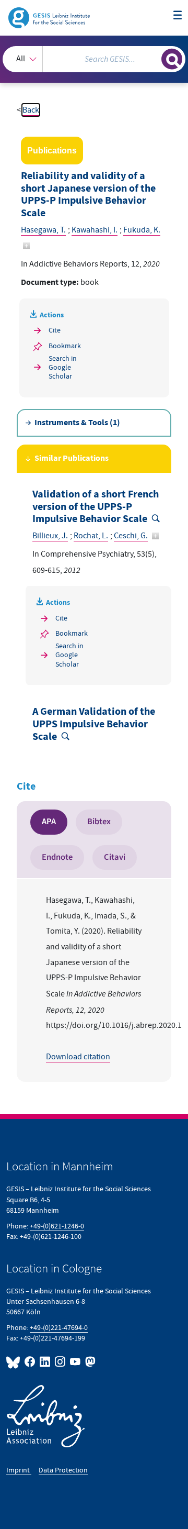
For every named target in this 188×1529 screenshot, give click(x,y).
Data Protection (63, 1470)
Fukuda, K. (141, 230)
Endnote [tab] (57, 857)
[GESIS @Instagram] (60, 1362)
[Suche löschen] (153, 58)
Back (30, 110)
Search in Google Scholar (63, 367)
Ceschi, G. (131, 535)
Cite (55, 330)
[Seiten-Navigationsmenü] (177, 15)
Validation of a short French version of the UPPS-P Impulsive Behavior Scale (95, 506)
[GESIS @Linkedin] (45, 1362)
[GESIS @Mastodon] (89, 1362)
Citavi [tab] (114, 857)
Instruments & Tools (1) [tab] (77, 423)
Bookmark (65, 346)
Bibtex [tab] (99, 821)
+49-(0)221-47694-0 (59, 1328)
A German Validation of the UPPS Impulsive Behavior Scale (93, 724)
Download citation (78, 1056)
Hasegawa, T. (43, 230)
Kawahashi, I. (95, 230)
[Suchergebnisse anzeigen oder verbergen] (171, 59)
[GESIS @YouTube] (75, 1362)
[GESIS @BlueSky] (14, 1362)
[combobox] (94, 59)
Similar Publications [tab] (71, 458)
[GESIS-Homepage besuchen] (49, 17)
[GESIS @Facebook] (30, 1362)
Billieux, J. (50, 535)
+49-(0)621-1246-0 (57, 1226)
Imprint (18, 1470)
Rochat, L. (91, 535)
